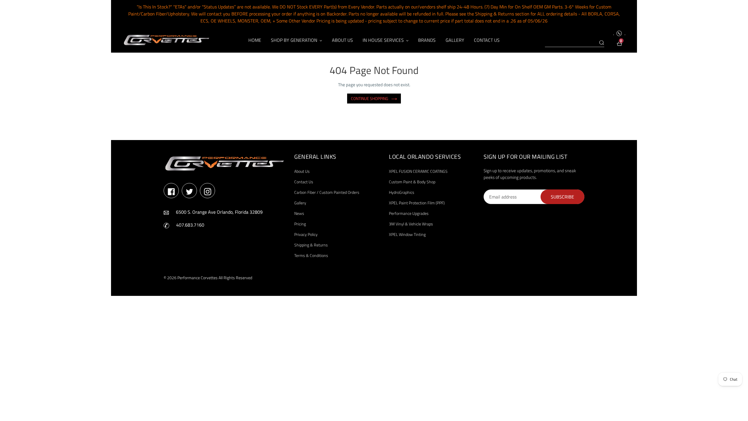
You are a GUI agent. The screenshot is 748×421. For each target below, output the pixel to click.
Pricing (300, 224)
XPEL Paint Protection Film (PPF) (417, 203)
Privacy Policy (306, 234)
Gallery (300, 203)
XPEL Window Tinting (407, 234)
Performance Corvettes (197, 278)
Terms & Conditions (311, 255)
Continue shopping (369, 98)
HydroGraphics (401, 192)
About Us (302, 171)
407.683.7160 (190, 224)
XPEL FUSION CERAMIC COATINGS (418, 171)
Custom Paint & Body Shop (412, 182)
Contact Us (303, 182)
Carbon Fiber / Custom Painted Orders (326, 192)
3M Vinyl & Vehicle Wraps (411, 224)
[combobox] (574, 43)
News (299, 213)
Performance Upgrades (409, 213)
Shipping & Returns (311, 245)
